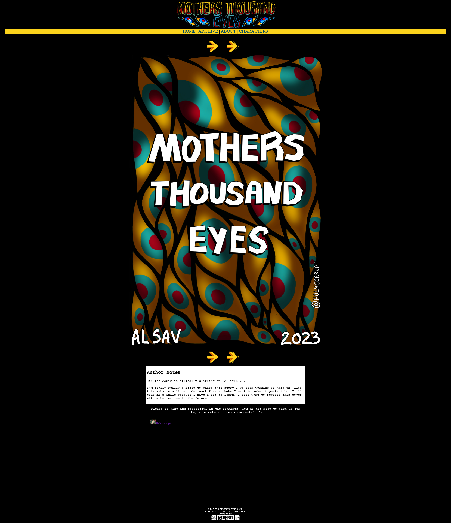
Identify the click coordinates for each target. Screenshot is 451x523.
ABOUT (228, 31)
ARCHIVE (208, 31)
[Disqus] (225, 461)
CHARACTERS (253, 31)
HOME (189, 31)
